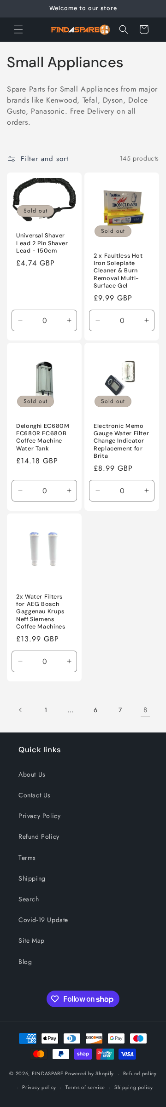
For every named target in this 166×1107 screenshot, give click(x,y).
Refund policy (140, 1073)
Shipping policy (133, 1087)
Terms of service (85, 1087)
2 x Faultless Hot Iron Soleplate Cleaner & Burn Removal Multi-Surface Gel (118, 270)
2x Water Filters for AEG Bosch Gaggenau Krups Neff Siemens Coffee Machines (40, 611)
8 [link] (145, 710)
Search (28, 899)
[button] (18, 29)
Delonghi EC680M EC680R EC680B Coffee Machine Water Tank (42, 437)
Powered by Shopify (89, 1073)
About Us (32, 774)
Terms (27, 857)
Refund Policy (38, 836)
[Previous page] (21, 710)
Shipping (32, 878)
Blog (25, 961)
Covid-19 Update (43, 919)
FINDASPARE (48, 1073)
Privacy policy (39, 1087)
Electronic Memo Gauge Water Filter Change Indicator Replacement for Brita (121, 441)
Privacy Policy (39, 815)
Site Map (31, 940)
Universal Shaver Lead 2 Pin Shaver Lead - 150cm (42, 243)
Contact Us (34, 795)
